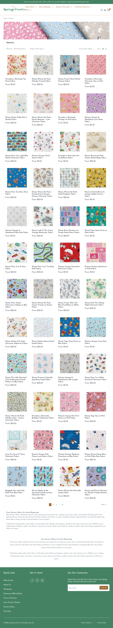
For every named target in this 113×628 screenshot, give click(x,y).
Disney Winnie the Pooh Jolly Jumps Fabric (69, 492)
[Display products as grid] (103, 49)
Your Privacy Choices (12, 602)
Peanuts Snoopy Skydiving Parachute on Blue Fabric (68, 455)
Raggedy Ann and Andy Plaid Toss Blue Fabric (15, 492)
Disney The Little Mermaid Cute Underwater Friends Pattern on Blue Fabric (15, 380)
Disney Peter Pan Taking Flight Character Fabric (94, 304)
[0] (108, 10)
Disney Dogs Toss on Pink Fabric (95, 417)
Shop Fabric (30, 7)
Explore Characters (63, 7)
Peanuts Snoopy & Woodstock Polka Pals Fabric (16, 231)
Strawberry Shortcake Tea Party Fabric (15, 80)
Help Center (8, 580)
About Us (7, 585)
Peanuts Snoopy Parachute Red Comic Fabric (69, 268)
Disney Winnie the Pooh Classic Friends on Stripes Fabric (42, 305)
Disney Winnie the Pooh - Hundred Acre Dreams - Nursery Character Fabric (42, 194)
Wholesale (8, 589)
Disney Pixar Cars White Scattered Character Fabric (96, 379)
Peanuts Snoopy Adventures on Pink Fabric (96, 268)
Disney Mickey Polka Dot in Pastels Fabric (16, 118)
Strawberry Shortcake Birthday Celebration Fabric (43, 417)
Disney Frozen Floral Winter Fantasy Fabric (69, 80)
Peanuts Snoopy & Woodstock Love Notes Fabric (94, 119)
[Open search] (102, 10)
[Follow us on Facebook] (32, 580)
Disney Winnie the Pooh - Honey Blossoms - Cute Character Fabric (42, 119)
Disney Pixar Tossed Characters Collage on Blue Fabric (16, 305)
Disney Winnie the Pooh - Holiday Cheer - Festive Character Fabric (15, 418)
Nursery (11, 18)
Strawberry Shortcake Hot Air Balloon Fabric (68, 157)
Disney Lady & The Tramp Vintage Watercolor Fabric (42, 231)
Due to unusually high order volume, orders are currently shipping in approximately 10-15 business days (56, 2)
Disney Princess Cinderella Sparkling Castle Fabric (42, 379)
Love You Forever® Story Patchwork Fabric (15, 455)
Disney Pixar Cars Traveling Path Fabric (43, 268)
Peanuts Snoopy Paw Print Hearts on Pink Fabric (68, 417)
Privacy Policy (9, 607)
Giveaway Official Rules (13, 593)
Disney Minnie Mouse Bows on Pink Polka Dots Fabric (95, 455)
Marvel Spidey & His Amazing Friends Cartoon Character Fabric (42, 493)
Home (5, 18)
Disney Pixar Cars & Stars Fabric (15, 268)
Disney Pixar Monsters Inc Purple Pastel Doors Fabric (68, 231)
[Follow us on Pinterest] (42, 580)
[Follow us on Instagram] (37, 580)
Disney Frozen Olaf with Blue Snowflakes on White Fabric (68, 305)
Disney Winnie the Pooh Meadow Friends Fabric (41, 80)
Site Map (7, 611)
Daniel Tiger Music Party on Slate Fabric (96, 231)
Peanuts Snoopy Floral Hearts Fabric (41, 157)
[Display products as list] (106, 49)
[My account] (105, 10)
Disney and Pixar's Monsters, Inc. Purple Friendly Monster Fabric (96, 493)
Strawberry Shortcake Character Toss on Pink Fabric (94, 81)
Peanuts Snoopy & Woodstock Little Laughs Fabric (68, 380)
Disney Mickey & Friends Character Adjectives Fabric (16, 342)
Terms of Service (10, 598)
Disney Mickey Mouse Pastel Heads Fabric (43, 342)
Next (103, 504)
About (28, 10)
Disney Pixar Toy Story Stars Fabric (16, 193)
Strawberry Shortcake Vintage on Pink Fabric (67, 118)
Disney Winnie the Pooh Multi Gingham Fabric (67, 193)
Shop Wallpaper (45, 7)
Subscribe (104, 588)
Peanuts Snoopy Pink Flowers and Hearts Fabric (42, 455)
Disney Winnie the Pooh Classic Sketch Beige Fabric (95, 157)
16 (62, 504)
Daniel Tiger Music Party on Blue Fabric (69, 342)
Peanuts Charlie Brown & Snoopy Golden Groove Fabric (95, 194)
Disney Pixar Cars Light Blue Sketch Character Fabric (16, 157)
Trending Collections (82, 7)
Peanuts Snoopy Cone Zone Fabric (96, 342)
